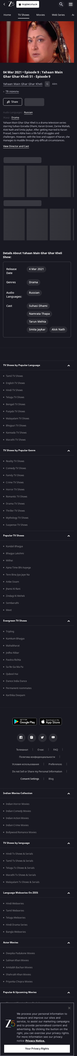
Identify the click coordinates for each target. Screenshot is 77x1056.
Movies (40, 15)
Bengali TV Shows (15, 404)
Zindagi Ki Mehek (15, 596)
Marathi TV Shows (16, 440)
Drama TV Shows (15, 503)
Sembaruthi (12, 603)
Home (7, 15)
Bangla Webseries (16, 932)
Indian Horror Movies (17, 804)
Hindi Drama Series (16, 925)
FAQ (55, 750)
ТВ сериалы (12, 91)
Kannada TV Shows (16, 432)
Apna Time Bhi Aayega (18, 567)
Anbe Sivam (12, 582)
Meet (9, 610)
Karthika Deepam (15, 695)
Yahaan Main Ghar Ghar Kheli (22, 84)
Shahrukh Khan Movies (18, 974)
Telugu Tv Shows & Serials (20, 868)
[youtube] (53, 738)
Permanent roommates (19, 688)
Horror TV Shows (15, 489)
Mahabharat (13, 645)
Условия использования (25, 764)
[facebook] (21, 738)
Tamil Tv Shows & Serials (19, 861)
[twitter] (42, 738)
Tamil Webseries (15, 910)
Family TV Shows (15, 475)
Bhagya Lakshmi (15, 553)
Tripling (10, 631)
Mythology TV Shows (17, 518)
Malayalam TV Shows (17, 418)
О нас (41, 750)
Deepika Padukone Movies (20, 953)
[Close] (69, 1008)
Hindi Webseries (15, 903)
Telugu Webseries (15, 918)
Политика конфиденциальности (37, 757)
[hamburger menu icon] (71, 4)
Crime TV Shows (15, 482)
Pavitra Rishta (13, 660)
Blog (51, 779)
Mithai (9, 560)
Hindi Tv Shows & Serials (19, 854)
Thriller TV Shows (15, 511)
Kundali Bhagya (14, 546)
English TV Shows (15, 383)
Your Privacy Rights (37, 1048)
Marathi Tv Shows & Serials (21, 875)
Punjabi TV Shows (15, 411)
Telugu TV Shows (15, 397)
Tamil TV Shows (14, 376)
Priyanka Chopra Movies (19, 981)
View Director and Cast (16, 146)
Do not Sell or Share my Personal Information (37, 771)
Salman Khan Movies (17, 960)
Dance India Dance (16, 681)
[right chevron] (8, 181)
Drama (15, 117)
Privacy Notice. (35, 1040)
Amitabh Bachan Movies (19, 967)
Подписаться (29, 4)
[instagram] (32, 738)
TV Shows (23, 15)
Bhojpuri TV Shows (16, 425)
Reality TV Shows (15, 461)
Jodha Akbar (12, 653)
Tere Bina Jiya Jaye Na (18, 574)
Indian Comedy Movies (18, 811)
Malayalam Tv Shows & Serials (22, 882)
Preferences (55, 764)
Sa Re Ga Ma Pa (14, 667)
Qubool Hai (12, 674)
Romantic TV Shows (16, 496)
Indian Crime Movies (17, 825)
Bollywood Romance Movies (21, 832)
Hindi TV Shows (14, 390)
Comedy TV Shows (16, 468)
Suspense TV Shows (17, 525)
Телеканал (22, 750)
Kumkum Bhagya (15, 638)
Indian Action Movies (17, 818)
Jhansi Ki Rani (13, 589)
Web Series (58, 15)
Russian (28, 112)
